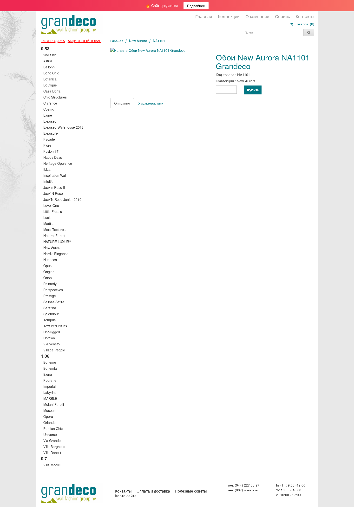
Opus (47, 265)
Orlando (49, 422)
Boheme (49, 362)
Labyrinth (50, 392)
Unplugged (51, 331)
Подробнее (196, 5)
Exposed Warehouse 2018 (63, 127)
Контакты (305, 16)
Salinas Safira (53, 301)
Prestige (49, 295)
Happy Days (52, 157)
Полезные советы (191, 491)
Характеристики (150, 103)
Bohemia (50, 368)
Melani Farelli (53, 404)
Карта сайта (126, 496)
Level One (51, 205)
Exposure (50, 133)
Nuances (50, 259)
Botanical (50, 79)
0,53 (45, 49)
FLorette (49, 380)
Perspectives (53, 289)
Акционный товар (84, 40)
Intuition (49, 181)
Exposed (50, 121)
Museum (50, 410)
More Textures (54, 229)
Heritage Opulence (57, 163)
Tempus (49, 319)
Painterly (50, 283)
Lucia (47, 217)
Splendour (51, 313)
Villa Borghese (54, 446)
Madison (49, 223)
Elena (47, 374)
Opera (48, 416)
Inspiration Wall (54, 175)
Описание (122, 103)
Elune (47, 115)
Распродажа (53, 40)
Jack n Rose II (54, 187)
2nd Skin (50, 55)
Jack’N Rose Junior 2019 (62, 199)
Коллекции (229, 16)
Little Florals (52, 211)
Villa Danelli (52, 452)
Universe (50, 434)
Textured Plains (55, 325)
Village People (54, 350)
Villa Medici (51, 464)
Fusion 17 (51, 151)
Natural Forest (54, 235)
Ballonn (49, 67)
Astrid (47, 61)
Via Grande (52, 440)
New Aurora (52, 247)
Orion (47, 277)
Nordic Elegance (55, 253)
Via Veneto (51, 344)
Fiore (47, 145)
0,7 (44, 458)
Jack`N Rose (53, 193)
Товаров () (303, 23)
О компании (257, 16)
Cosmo (48, 109)
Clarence (50, 103)
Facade (49, 139)
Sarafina (49, 307)
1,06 (45, 356)
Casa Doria (51, 91)
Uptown (49, 338)
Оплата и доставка (153, 491)
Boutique (50, 85)
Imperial (49, 386)
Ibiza (47, 169)
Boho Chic (51, 73)
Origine (48, 271)
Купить (253, 89)
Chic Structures (55, 97)
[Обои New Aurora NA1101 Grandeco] (159, 50)
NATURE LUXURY (57, 241)
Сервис (282, 16)
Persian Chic (53, 428)
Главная (203, 16)
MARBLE (50, 398)
